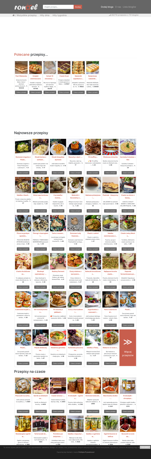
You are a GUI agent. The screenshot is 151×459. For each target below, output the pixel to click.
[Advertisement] (75, 34)
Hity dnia (44, 15)
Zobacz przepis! (21, 92)
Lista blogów (129, 7)
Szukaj (78, 7)
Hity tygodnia (60, 15)
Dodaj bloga (107, 7)
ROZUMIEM (145, 447)
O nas (118, 7)
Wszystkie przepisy (27, 15)
